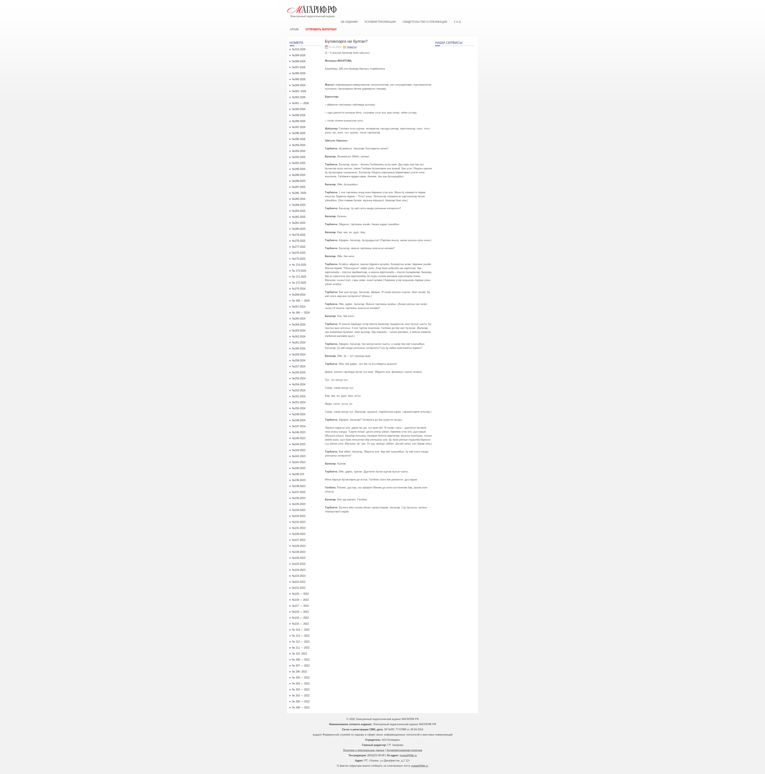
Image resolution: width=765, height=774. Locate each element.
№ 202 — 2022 (301, 695)
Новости (352, 47)
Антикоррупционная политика (404, 750)
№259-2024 (298, 354)
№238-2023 (298, 486)
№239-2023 (298, 480)
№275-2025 (298, 258)
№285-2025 (298, 198)
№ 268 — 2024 (301, 300)
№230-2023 (298, 533)
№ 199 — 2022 (301, 707)
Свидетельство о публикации (425, 21)
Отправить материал (321, 29)
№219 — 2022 (300, 599)
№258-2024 (298, 360)
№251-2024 (298, 402)
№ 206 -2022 (299, 671)
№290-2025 (298, 169)
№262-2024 (298, 336)
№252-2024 (298, 396)
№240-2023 (298, 468)
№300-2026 (298, 109)
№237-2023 (298, 492)
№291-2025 (298, 163)
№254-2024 (298, 384)
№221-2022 (298, 587)
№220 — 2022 (300, 593)
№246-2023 (298, 432)
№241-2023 (298, 462)
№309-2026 (298, 55)
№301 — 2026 (300, 103)
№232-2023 (298, 522)
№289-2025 (298, 175)
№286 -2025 (299, 192)
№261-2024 (298, 342)
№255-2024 (298, 378)
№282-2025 (298, 216)
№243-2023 (298, 450)
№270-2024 (298, 288)
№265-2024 (298, 318)
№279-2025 (298, 234)
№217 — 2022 (300, 605)
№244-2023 (298, 444)
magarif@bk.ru (408, 755)
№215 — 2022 (300, 623)
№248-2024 (298, 420)
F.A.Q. (458, 21)
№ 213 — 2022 (301, 635)
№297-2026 (298, 127)
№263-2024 (298, 330)
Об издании (349, 21)
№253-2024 (298, 390)
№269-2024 (298, 294)
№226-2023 (298, 557)
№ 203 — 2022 (301, 689)
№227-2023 (298, 539)
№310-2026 (298, 49)
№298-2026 (298, 121)
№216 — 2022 (300, 617)
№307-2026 (298, 67)
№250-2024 (298, 408)
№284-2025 (298, 204)
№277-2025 (298, 246)
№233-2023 (298, 516)
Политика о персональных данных (363, 750)
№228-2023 (298, 551)
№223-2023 (298, 575)
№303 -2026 (299, 91)
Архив (294, 29)
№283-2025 (298, 210)
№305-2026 (298, 79)
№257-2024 (298, 366)
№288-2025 (298, 180)
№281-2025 (298, 222)
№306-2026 (298, 73)
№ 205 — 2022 (301, 677)
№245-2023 (298, 438)
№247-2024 (298, 426)
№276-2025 (298, 252)
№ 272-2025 (299, 282)
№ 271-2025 (299, 276)
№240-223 (298, 474)
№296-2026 (298, 133)
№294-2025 (298, 145)
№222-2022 (298, 581)
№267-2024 (298, 306)
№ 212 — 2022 (301, 641)
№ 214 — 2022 (301, 629)
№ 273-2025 (299, 270)
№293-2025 (298, 151)
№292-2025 (298, 157)
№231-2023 (298, 528)
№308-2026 (298, 61)
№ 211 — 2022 (301, 647)
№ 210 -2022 (299, 653)
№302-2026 (298, 97)
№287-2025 (298, 186)
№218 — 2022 (300, 611)
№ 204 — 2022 (301, 683)
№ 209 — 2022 (301, 659)
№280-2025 (298, 228)
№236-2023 (298, 498)
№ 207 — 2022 (301, 665)
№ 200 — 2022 (301, 701)
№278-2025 (298, 240)
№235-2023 (298, 504)
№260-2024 (298, 348)
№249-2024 (298, 414)
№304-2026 (298, 85)
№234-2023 (298, 510)
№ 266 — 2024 (301, 312)
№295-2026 (298, 139)
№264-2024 (298, 324)
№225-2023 (298, 563)
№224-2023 (298, 569)
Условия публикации (380, 21)
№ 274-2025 (299, 264)
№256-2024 (298, 372)
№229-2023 (298, 545)
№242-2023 (298, 456)
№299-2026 (298, 115)
